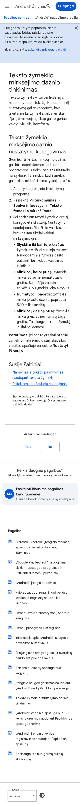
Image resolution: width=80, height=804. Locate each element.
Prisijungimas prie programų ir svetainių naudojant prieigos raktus (44, 655)
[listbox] (22, 796)
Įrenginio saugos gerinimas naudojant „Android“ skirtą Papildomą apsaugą (43, 685)
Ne (50, 447)
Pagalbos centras (16, 18)
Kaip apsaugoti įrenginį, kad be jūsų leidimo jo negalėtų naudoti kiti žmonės (41, 598)
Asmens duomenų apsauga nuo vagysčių (38, 670)
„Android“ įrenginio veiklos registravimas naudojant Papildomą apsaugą (41, 739)
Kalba (15, 790)
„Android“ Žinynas (30, 6)
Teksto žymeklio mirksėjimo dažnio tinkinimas (42, 700)
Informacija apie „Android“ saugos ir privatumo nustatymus (42, 640)
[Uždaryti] (76, 28)
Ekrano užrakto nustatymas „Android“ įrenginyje (43, 615)
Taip (28, 447)
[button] (7, 6)
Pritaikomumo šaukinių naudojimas (39, 384)
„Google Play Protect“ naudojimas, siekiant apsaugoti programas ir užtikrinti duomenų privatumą (41, 567)
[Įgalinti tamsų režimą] (42, 795)
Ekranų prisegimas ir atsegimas (38, 628)
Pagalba (14, 531)
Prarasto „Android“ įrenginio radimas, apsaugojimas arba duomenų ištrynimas (43, 547)
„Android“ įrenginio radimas (36, 583)
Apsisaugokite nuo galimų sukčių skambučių (39, 756)
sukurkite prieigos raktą (45, 50)
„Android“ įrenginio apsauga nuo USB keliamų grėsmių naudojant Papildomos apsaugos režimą (44, 718)
